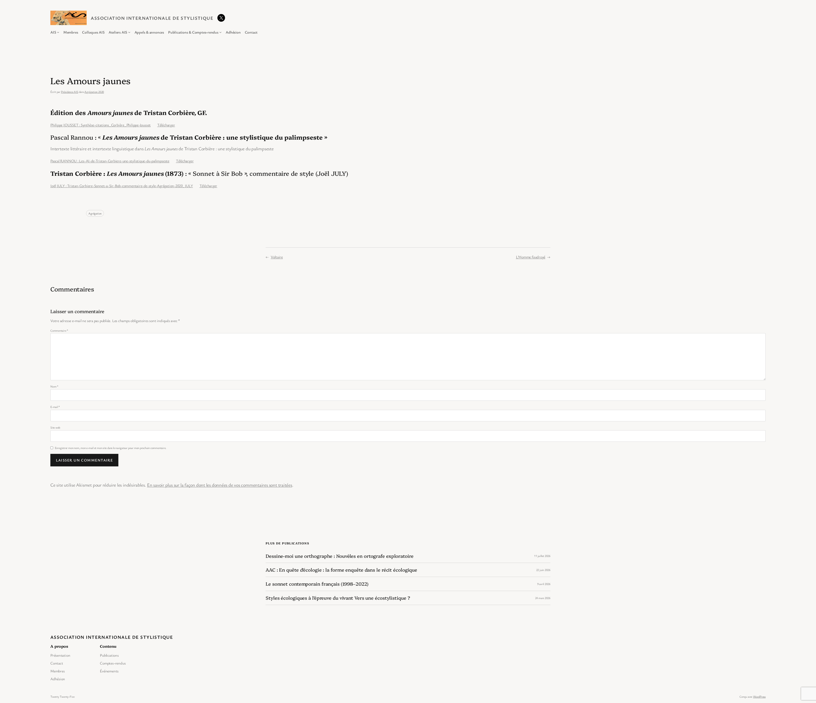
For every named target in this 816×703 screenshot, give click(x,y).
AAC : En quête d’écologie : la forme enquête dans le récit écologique (341, 569)
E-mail (55, 407)
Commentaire (59, 330)
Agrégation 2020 (94, 92)
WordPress (759, 696)
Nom (54, 386)
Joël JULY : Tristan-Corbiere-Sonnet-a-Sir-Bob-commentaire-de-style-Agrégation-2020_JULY (121, 185)
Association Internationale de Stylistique (152, 18)
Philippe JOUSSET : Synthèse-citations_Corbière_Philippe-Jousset (100, 124)
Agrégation (95, 213)
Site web (55, 427)
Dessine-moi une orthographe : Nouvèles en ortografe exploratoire (340, 556)
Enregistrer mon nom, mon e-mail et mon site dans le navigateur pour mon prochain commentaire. (111, 448)
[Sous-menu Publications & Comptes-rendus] (220, 32)
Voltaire (277, 256)
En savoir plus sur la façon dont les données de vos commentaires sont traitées (219, 485)
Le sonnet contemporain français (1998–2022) (317, 584)
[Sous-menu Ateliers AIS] (129, 32)
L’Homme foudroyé (530, 256)
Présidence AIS (69, 92)
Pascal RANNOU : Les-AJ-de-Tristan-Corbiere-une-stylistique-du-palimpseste (109, 160)
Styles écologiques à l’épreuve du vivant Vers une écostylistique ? (338, 598)
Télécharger (166, 124)
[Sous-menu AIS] (58, 32)
